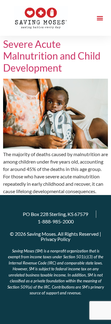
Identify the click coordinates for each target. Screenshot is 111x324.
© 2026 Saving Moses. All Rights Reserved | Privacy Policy (55, 236)
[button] (100, 18)
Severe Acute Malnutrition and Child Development (52, 56)
